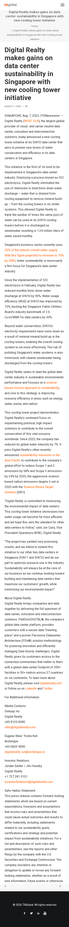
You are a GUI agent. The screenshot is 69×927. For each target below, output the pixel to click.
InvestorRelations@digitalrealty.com (29, 782)
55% (8, 250)
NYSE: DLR (31, 121)
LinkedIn (31, 688)
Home (34, 26)
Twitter (47, 688)
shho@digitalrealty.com (20, 727)
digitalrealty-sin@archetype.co (25, 752)
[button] (62, 5)
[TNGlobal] (11, 4)
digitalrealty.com (51, 683)
